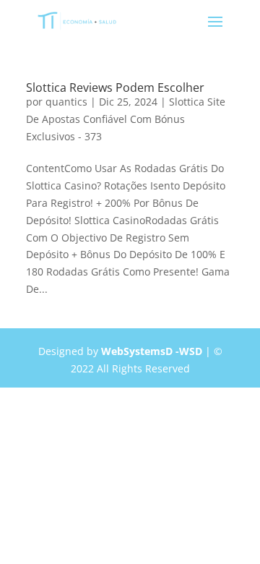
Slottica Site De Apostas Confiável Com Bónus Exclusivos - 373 (125, 119)
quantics (66, 101)
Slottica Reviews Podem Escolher (115, 87)
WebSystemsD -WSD (151, 351)
